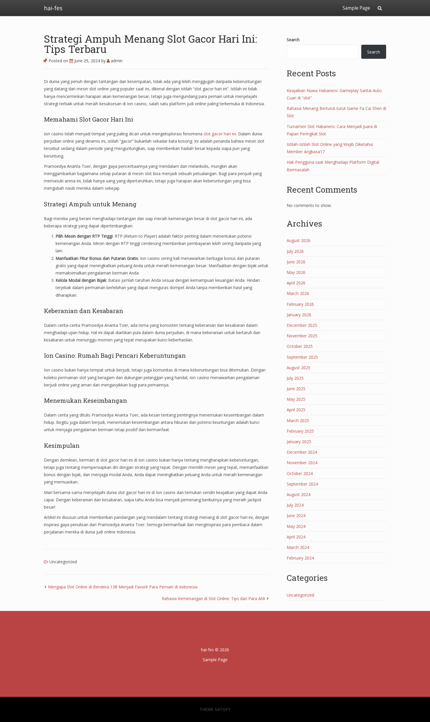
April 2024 (296, 537)
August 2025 (298, 367)
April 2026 (296, 283)
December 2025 (302, 325)
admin (116, 60)
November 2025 (302, 335)
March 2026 (298, 293)
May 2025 (296, 399)
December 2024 (302, 452)
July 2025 (295, 378)
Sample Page (356, 8)
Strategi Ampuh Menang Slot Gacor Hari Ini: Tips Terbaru (150, 44)
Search (293, 39)
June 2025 (296, 388)
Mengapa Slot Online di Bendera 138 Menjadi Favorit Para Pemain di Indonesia (122, 587)
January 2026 (299, 314)
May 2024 (296, 526)
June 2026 (296, 262)
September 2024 (302, 484)
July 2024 (295, 505)
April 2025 (296, 409)
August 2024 (298, 494)
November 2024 (302, 462)
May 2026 (296, 272)
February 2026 (300, 304)
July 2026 (295, 251)
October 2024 (300, 473)
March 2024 (298, 547)
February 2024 (300, 558)
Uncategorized (63, 561)
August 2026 (298, 240)
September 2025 (302, 357)
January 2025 (299, 441)
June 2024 (296, 515)
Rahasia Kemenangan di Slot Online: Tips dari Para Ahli (213, 598)
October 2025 (300, 346)
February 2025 (300, 431)
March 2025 (298, 420)
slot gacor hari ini (220, 134)
